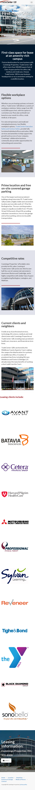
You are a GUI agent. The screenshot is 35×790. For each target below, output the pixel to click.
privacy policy (23, 784)
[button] (8, 2)
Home (3, 777)
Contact (4, 781)
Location (10, 777)
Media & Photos (21, 779)
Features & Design (7, 779)
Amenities (19, 777)
